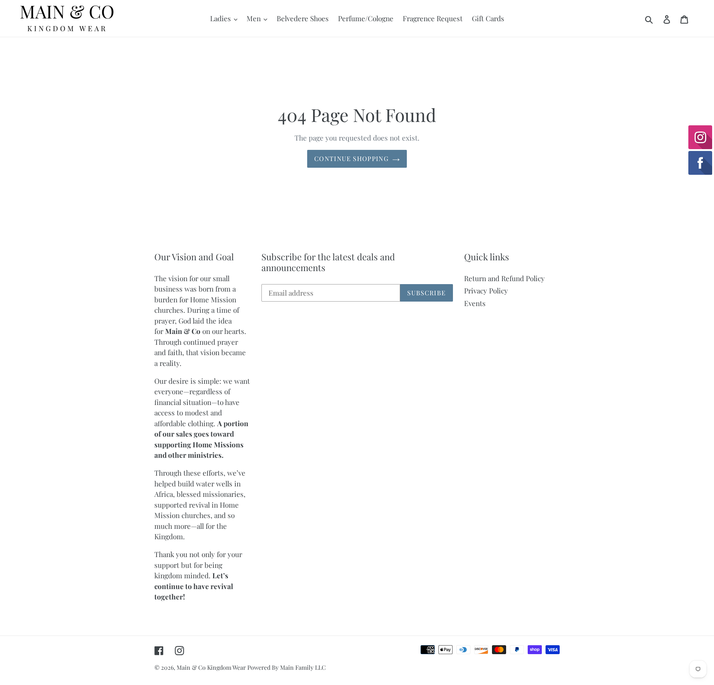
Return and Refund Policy (504, 278)
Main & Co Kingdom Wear (212, 667)
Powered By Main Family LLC (286, 667)
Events (475, 303)
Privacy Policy (486, 290)
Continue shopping (351, 158)
